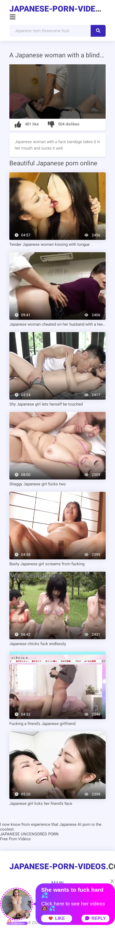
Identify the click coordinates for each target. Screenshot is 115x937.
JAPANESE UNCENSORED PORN (29, 834)
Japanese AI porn (74, 824)
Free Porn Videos (15, 838)
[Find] (98, 31)
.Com (57, 8)
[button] (57, 91)
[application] (57, 91)
